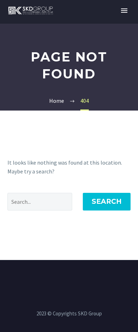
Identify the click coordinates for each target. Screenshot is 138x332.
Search (107, 201)
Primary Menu (124, 10)
